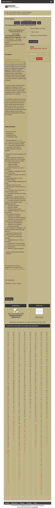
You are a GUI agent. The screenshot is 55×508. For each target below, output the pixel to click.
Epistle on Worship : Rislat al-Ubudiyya (19, 415)
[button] (42, 502)
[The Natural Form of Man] (46, 353)
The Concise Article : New (30, 388)
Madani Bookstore (27, 505)
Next (39, 23)
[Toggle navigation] (51, 2)
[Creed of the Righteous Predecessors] (41, 364)
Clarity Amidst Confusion (35, 394)
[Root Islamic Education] (13, 351)
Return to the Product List (29, 23)
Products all (14, 503)
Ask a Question (33, 41)
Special (7, 503)
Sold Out (39, 58)
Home (6, 12)
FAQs (35, 503)
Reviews (22, 503)
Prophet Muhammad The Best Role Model (8, 419)
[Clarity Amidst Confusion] (35, 353)
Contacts (29, 503)
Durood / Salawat (27, 12)
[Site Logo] (12, 6)
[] (12, 280)
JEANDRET (35, 507)
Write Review (9, 299)
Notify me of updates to (16, 315)
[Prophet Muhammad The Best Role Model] (8, 362)
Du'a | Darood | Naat (15, 12)
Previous (17, 23)
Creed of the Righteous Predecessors (41, 424)
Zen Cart (41, 505)
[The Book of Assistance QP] (24, 354)
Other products (39, 317)
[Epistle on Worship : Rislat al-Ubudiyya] (19, 360)
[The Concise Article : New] (30, 352)
